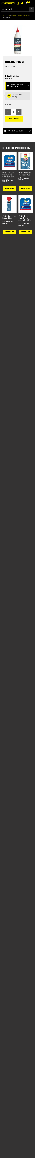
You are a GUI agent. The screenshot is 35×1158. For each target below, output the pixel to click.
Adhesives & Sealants (16, 15)
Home (4, 15)
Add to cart (14, 119)
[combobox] (15, 9)
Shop (8, 15)
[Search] (31, 9)
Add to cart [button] (9, 188)
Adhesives (26, 15)
